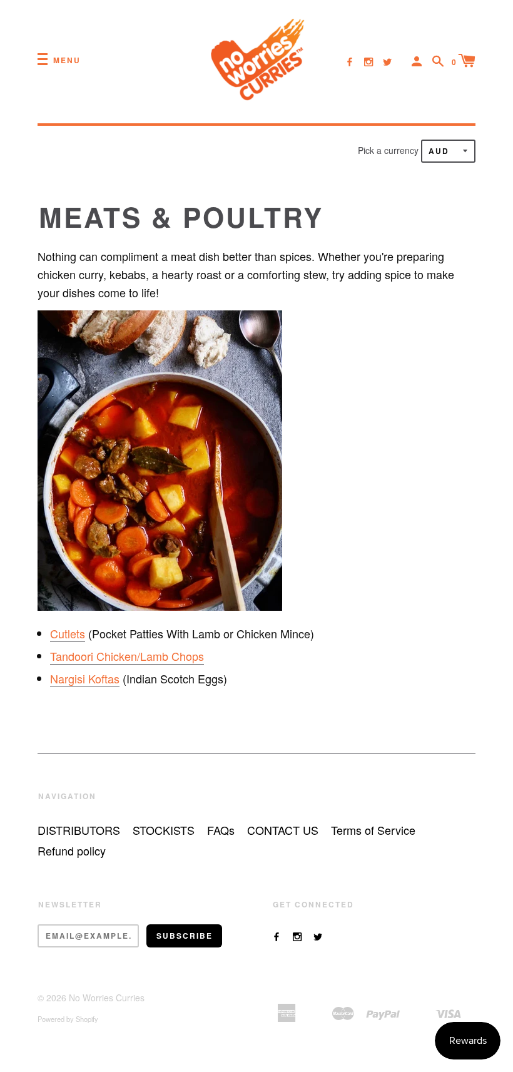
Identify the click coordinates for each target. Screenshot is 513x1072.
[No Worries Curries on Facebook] (349, 61)
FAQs (221, 830)
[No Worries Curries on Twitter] (387, 61)
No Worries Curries (107, 997)
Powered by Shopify (68, 1019)
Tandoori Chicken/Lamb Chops (127, 656)
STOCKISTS (164, 830)
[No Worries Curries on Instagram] (368, 61)
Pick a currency (389, 150)
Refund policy (72, 850)
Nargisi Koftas (84, 678)
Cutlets (67, 633)
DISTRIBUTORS (79, 830)
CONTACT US (282, 830)
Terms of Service (373, 830)
